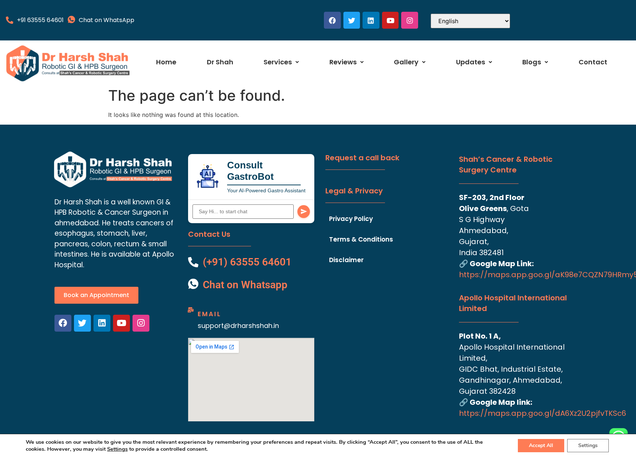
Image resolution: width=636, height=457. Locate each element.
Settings (117, 449)
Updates (470, 62)
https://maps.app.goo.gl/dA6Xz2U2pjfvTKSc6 (542, 413)
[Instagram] (409, 20)
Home (166, 62)
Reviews (343, 62)
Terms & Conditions (361, 239)
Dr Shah (220, 62)
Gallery (406, 62)
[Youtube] (390, 20)
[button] (281, 62)
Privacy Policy (351, 218)
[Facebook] (332, 20)
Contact (593, 62)
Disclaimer (346, 260)
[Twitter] (351, 20)
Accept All (541, 445)
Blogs (531, 62)
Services (278, 62)
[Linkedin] (371, 20)
